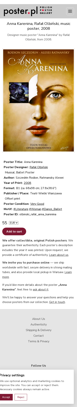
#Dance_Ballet (52, 209)
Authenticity (38, 324)
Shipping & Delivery (38, 330)
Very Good (37, 204)
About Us (38, 319)
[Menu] (70, 11)
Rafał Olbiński (39, 167)
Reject (20, 397)
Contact (38, 336)
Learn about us (58, 255)
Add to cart (14, 231)
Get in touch (57, 302)
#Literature (20, 209)
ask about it (40, 289)
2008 (27, 183)
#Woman (35, 209)
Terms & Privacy (38, 341)
